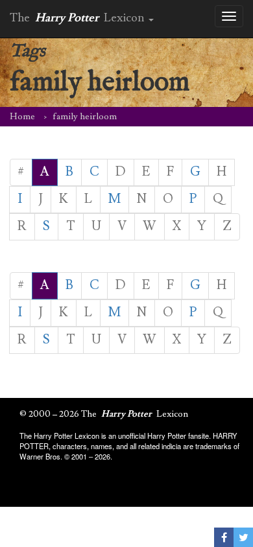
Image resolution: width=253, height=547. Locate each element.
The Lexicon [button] (78, 17)
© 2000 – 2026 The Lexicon (103, 414)
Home (22, 116)
